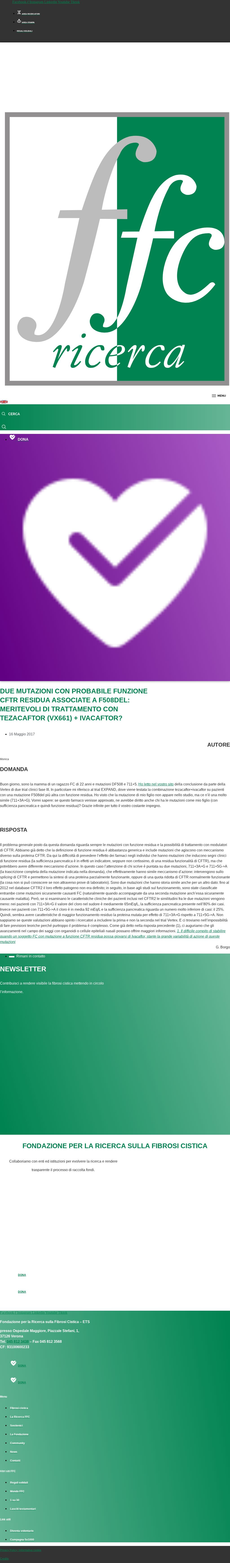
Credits (4, 1558)
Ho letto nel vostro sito (156, 784)
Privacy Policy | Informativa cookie (20, 1550)
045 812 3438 (18, 1341)
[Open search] (10, 414)
